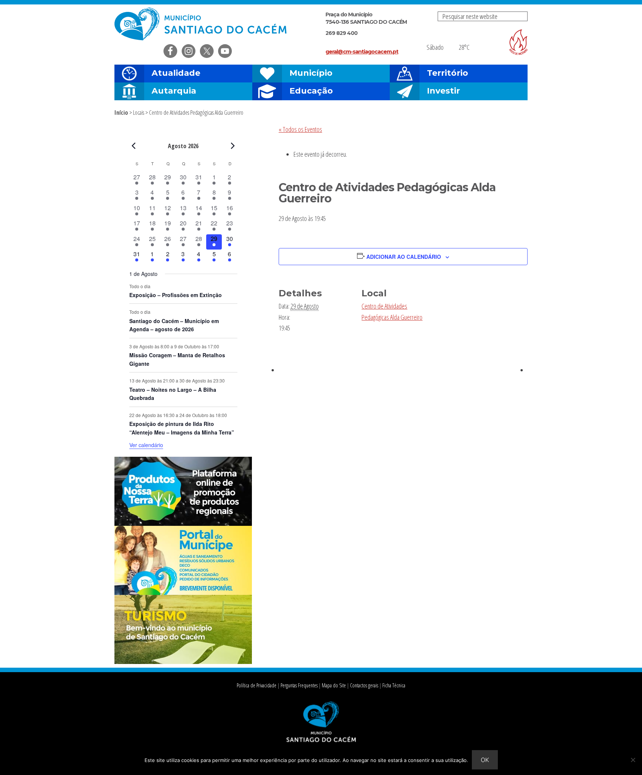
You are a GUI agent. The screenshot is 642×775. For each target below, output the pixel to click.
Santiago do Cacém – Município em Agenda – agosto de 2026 (174, 325)
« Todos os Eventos (300, 129)
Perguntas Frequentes (299, 685)
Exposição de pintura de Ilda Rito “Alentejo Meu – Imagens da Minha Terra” (181, 428)
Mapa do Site (334, 685)
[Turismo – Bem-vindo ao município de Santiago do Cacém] (183, 662)
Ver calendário (146, 445)
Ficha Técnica (393, 685)
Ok (485, 759)
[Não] (632, 759)
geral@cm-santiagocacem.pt (361, 51)
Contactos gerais (364, 685)
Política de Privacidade (256, 685)
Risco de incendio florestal (518, 42)
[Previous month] (133, 145)
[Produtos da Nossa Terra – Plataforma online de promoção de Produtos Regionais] (183, 524)
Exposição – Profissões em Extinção (175, 295)
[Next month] (232, 145)
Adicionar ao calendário (403, 256)
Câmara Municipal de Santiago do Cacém (201, 23)
